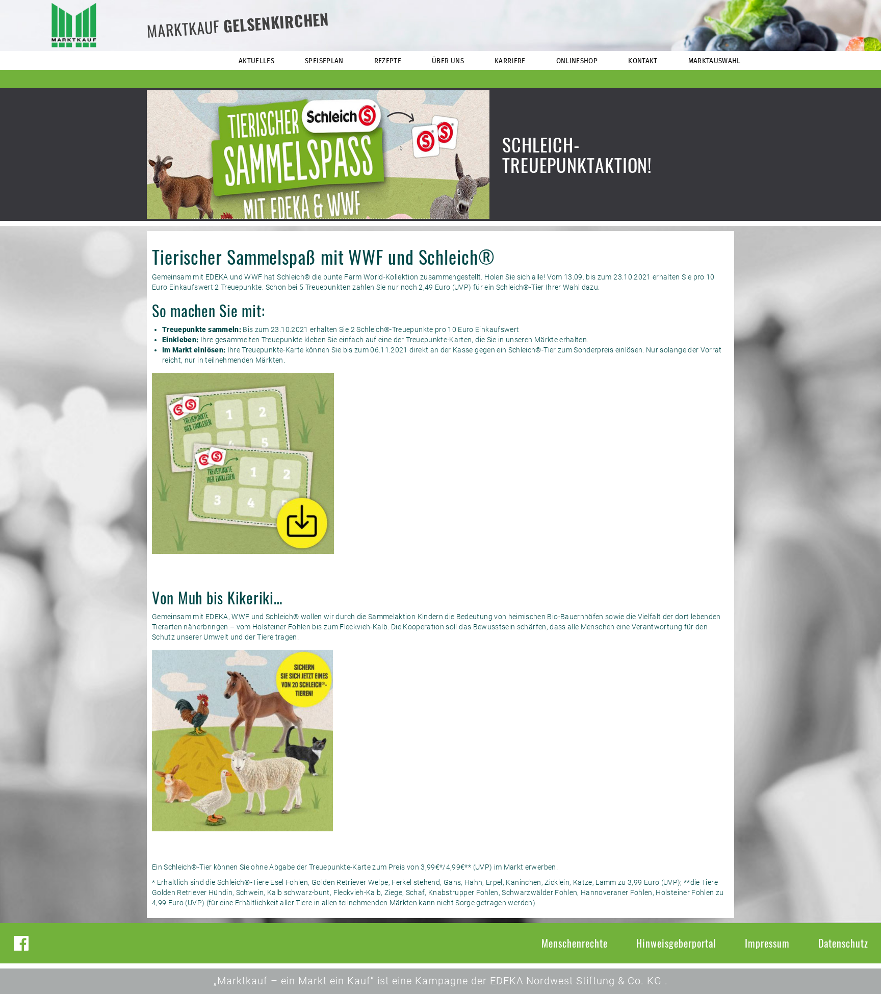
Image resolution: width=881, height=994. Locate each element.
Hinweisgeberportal (676, 943)
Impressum (767, 943)
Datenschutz (843, 943)
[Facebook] (21, 943)
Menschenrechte (574, 943)
